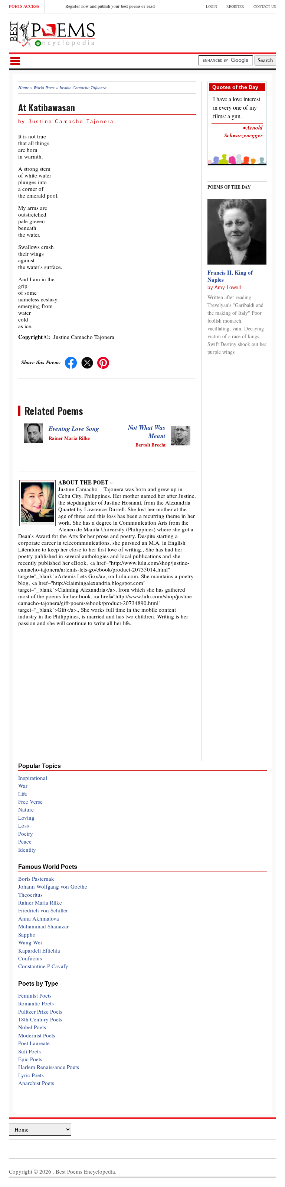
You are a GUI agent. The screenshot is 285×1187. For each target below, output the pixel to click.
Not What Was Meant (147, 431)
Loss (23, 825)
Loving (26, 817)
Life (22, 793)
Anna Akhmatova (38, 918)
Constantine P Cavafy (43, 966)
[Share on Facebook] (71, 362)
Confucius (30, 958)
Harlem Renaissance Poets (48, 1067)
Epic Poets (30, 1059)
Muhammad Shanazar (43, 926)
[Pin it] (103, 362)
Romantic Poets (36, 1003)
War (22, 785)
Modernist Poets (36, 1035)
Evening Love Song (74, 428)
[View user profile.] (37, 502)
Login (211, 6)
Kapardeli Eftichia (39, 950)
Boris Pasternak (36, 878)
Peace (25, 841)
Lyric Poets (31, 1075)
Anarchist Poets (36, 1083)
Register (235, 6)
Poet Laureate (34, 1043)
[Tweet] (87, 362)
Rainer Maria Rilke (40, 902)
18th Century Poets (40, 1019)
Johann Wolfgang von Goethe (52, 886)
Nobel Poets (32, 1027)
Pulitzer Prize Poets (40, 1011)
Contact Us (264, 6)
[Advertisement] (189, 32)
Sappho (27, 934)
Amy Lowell (227, 287)
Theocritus (30, 894)
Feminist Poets (35, 995)
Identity (27, 849)
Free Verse (30, 801)
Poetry (25, 833)
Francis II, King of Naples (230, 276)
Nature (26, 809)
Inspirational (32, 777)
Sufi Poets (29, 1051)
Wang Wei (30, 942)
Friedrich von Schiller (43, 910)
